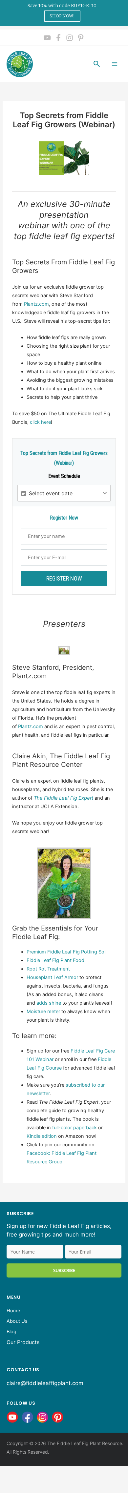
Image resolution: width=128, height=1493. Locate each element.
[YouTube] (47, 37)
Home (13, 1311)
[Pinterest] (80, 37)
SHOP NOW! (62, 15)
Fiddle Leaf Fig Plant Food (55, 960)
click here (40, 422)
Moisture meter (43, 1011)
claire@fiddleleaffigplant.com (45, 1383)
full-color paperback (74, 1128)
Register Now (64, 578)
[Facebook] (58, 37)
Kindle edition (42, 1136)
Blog (11, 1332)
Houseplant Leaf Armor (52, 977)
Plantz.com (36, 304)
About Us (17, 1321)
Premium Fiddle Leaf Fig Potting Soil (66, 952)
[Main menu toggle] (114, 64)
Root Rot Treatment (48, 969)
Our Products (23, 1342)
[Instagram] (69, 37)
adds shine (48, 1003)
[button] (97, 63)
